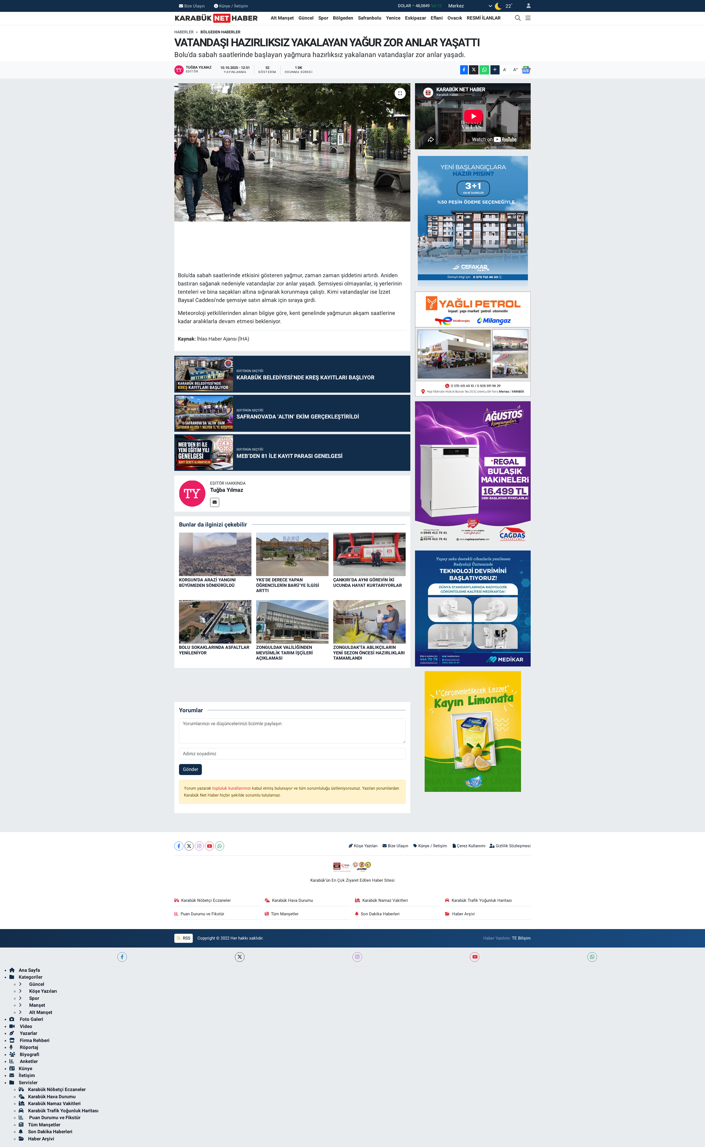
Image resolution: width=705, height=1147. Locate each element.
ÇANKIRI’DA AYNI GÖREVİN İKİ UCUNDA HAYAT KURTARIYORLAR (367, 582)
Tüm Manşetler (285, 913)
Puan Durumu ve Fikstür (202, 913)
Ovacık (455, 18)
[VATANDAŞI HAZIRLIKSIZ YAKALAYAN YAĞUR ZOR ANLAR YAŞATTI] (292, 152)
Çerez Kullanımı (471, 845)
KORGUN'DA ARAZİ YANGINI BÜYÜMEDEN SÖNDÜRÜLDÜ (207, 582)
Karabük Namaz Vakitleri (385, 900)
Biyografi (29, 1054)
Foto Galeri (31, 1019)
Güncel (306, 18)
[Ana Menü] (528, 18)
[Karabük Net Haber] (216, 18)
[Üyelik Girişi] (526, 6)
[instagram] (357, 957)
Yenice (393, 18)
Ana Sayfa (29, 970)
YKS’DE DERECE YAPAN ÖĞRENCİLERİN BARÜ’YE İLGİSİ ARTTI (287, 585)
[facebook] (122, 957)
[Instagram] (199, 846)
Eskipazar (415, 18)
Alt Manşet (282, 18)
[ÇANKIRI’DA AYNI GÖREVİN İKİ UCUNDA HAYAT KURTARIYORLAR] (369, 554)
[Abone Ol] (526, 70)
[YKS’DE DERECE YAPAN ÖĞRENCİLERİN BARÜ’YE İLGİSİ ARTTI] (292, 554)
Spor (323, 18)
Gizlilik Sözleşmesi (513, 845)
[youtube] (474, 957)
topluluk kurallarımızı (232, 788)
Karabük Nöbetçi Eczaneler (206, 900)
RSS (186, 938)
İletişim (27, 1075)
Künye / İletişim (233, 5)
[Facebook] (178, 846)
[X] (189, 846)
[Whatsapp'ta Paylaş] (484, 69)
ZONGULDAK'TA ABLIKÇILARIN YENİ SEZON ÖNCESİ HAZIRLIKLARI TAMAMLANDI (369, 652)
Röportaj (28, 1047)
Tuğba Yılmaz (226, 490)
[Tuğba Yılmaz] (192, 493)
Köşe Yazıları (366, 845)
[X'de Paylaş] (473, 69)
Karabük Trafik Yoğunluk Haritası (482, 900)
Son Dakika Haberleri (380, 913)
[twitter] (240, 957)
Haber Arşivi (463, 913)
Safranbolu (369, 18)
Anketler (28, 1061)
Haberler (184, 32)
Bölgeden (343, 18)
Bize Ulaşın (194, 5)
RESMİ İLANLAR (484, 18)
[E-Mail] (214, 502)
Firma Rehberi (34, 1040)
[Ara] (518, 18)
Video (25, 1026)
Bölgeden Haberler (220, 32)
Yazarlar (28, 1033)
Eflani (437, 18)
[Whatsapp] (219, 846)
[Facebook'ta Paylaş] (464, 69)
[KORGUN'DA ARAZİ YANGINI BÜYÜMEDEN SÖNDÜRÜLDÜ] (215, 554)
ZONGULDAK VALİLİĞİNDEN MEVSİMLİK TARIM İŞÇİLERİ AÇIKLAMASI (284, 652)
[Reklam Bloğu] (473, 221)
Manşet (36, 1005)
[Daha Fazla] (495, 69)
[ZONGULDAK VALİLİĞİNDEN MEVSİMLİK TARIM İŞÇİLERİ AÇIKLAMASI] (292, 621)
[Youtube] (209, 846)
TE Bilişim (521, 938)
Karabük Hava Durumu (292, 900)
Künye (25, 1068)
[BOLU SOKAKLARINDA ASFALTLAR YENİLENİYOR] (215, 621)
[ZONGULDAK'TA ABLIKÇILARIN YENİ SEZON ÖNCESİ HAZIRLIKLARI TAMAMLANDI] (369, 621)
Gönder (190, 769)
